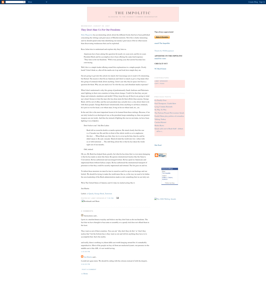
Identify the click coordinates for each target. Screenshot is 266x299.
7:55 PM (110, 198)
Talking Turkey (160, 119)
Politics (164, 177)
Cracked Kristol (160, 122)
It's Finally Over (160, 100)
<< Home (84, 273)
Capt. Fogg (159, 83)
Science (164, 179)
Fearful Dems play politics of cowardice (169, 116)
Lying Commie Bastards (163, 106)
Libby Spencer (161, 81)
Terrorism (108, 193)
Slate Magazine (87, 34)
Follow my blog (169, 183)
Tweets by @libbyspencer (164, 50)
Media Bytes (159, 125)
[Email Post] (117, 198)
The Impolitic (133, 12)
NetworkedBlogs (167, 169)
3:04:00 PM (85, 264)
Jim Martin (88, 257)
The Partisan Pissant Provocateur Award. (169, 113)
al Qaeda (90, 193)
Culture (170, 177)
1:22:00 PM (85, 251)
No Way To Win (160, 109)
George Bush (99, 193)
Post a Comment (89, 269)
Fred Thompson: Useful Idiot (165, 103)
